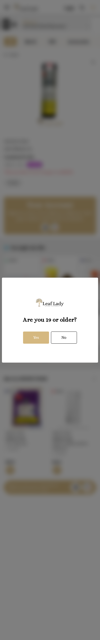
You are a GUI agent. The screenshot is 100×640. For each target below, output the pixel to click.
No (63, 337)
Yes (36, 337)
